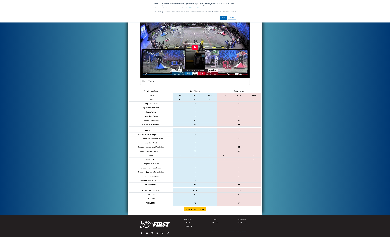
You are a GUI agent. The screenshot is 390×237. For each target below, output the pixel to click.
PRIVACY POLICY (241, 219)
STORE (215, 222)
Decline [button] (232, 17)
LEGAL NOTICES (241, 222)
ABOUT (188, 222)
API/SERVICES (188, 219)
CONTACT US (188, 226)
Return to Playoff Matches (195, 209)
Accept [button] (223, 17)
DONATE (215, 219)
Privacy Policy (194, 8)
